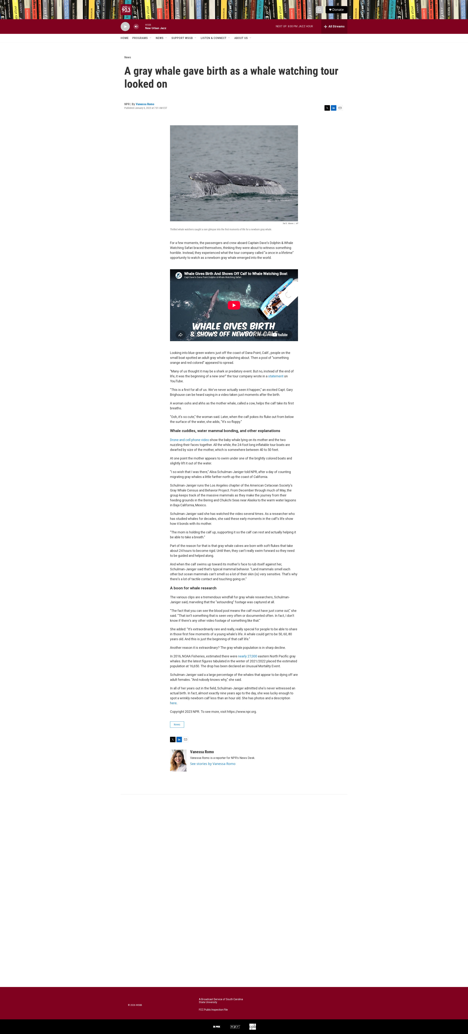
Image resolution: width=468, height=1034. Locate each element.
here (173, 703)
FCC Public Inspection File (213, 1009)
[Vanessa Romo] (178, 761)
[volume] (136, 26)
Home (125, 38)
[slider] (142, 26)
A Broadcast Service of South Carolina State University (221, 1001)
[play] (125, 27)
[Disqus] (234, 844)
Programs (140, 38)
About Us (241, 38)
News (160, 38)
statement (275, 376)
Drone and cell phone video (189, 440)
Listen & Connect (214, 38)
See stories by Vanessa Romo (212, 763)
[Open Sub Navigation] (150, 38)
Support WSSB (182, 38)
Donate (338, 10)
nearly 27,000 (247, 656)
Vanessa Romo (145, 104)
